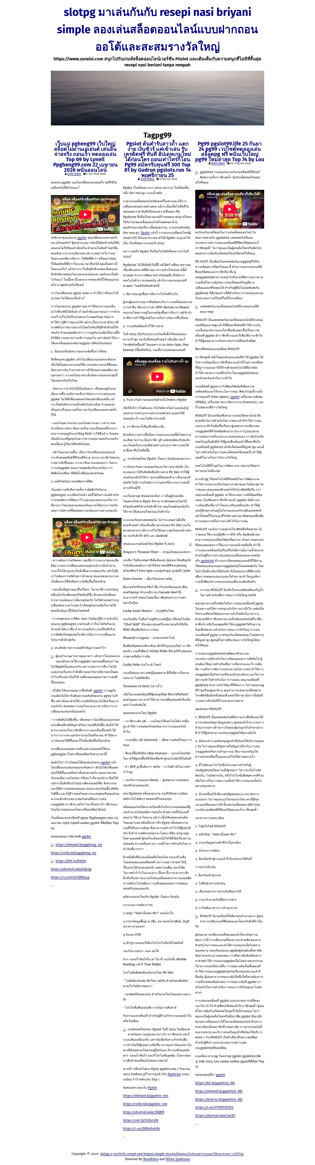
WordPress (151, 1159)
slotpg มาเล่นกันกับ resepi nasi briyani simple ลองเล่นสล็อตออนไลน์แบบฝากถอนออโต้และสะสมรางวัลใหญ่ (157, 29)
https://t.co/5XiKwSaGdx (141, 1128)
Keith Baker (74, 173)
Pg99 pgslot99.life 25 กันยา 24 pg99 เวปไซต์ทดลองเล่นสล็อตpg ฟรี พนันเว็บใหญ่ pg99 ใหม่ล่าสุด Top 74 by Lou (229, 152)
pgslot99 (207, 560)
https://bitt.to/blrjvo (71, 861)
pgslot (82, 237)
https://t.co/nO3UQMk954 (70, 877)
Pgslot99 (174, 1074)
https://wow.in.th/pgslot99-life (218, 1099)
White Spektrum (178, 1159)
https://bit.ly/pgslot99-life (215, 1083)
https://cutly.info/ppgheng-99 (73, 853)
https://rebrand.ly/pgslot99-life (218, 1091)
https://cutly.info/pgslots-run (145, 1104)
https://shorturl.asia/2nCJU (215, 1115)
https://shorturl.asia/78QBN (143, 1112)
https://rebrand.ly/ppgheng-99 (79, 844)
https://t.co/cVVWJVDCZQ (214, 1107)
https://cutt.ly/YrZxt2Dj (140, 1120)
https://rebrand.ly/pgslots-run (145, 1095)
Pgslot (145, 232)
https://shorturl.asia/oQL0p (71, 869)
